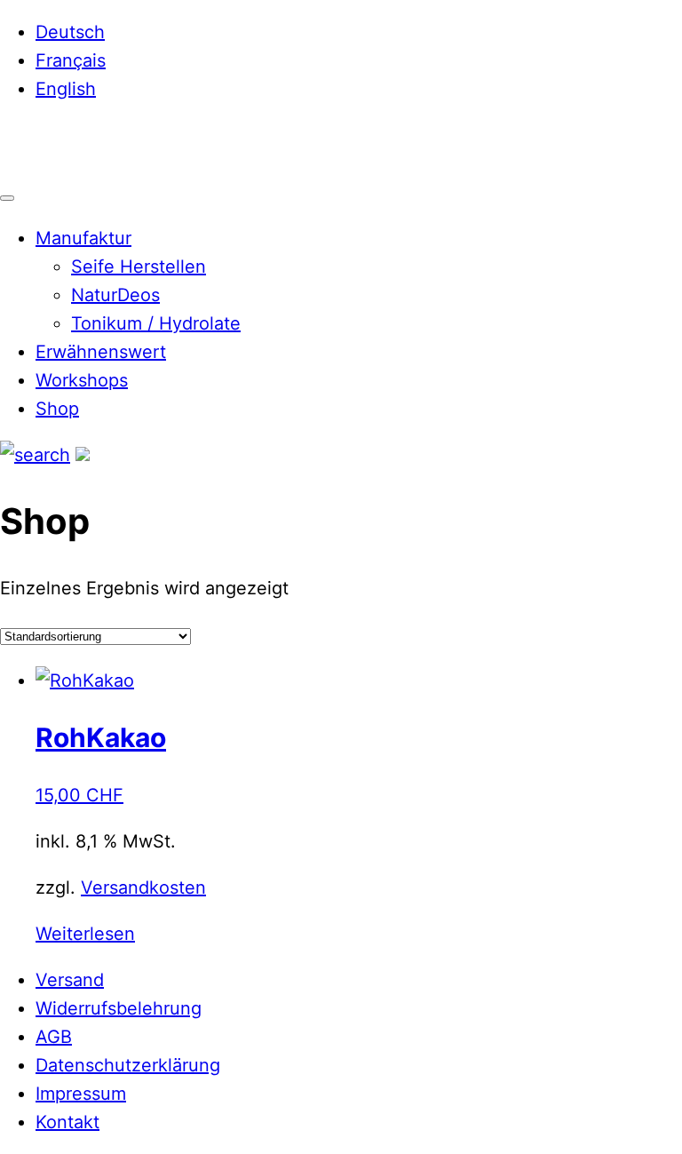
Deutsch (70, 32)
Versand (70, 980)
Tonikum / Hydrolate (156, 323)
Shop (57, 408)
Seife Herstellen (138, 266)
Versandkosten (143, 887)
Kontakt (67, 1122)
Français (71, 60)
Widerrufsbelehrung (119, 1008)
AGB (54, 1036)
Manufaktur (83, 238)
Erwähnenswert (101, 351)
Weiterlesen (85, 933)
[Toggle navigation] (7, 198)
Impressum (81, 1093)
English (66, 88)
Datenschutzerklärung (128, 1065)
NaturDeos (115, 295)
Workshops (82, 380)
